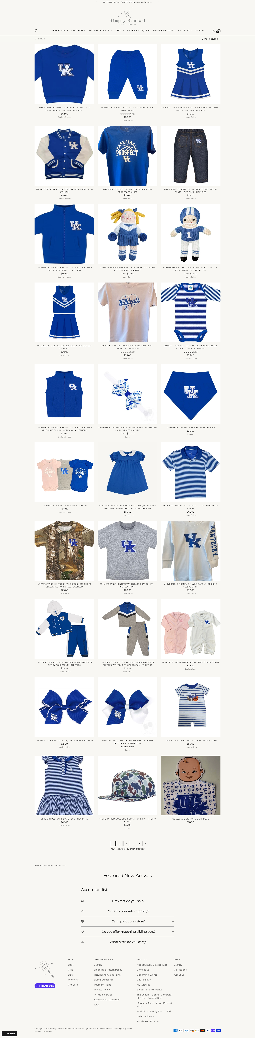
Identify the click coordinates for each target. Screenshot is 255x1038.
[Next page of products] (145, 843)
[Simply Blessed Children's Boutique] (127, 16)
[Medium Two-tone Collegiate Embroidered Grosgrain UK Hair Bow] (127, 707)
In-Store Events (145, 1016)
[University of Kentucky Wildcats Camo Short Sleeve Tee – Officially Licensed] (64, 551)
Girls (70, 969)
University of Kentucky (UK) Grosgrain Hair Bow (64, 740)
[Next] (159, 2)
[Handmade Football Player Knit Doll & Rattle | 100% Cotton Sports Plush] (190, 234)
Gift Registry (144, 979)
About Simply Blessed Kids (152, 964)
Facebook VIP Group (148, 1021)
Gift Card (73, 984)
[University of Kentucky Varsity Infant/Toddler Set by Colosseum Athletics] (64, 629)
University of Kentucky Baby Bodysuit (64, 505)
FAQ (96, 1004)
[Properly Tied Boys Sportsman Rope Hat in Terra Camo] (127, 785)
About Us (179, 974)
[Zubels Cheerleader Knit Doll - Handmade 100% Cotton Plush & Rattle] (127, 234)
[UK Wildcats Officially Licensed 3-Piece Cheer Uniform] (64, 312)
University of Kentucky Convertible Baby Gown (190, 662)
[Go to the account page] (213, 30)
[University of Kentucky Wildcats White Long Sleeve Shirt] (190, 551)
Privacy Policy (102, 989)
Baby (71, 964)
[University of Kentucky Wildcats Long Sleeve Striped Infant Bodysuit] (190, 312)
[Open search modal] (36, 30)
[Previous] (96, 2)
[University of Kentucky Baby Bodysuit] (64, 472)
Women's (73, 979)
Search (98, 964)
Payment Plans (102, 984)
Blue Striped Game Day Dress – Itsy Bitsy (64, 819)
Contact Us (143, 969)
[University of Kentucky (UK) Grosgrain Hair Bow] (64, 707)
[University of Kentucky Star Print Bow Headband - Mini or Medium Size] (127, 394)
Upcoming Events (147, 974)
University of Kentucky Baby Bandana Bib (190, 427)
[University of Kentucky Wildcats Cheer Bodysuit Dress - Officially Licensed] (190, 74)
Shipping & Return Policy (108, 969)
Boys (70, 974)
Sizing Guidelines (103, 979)
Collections (180, 969)
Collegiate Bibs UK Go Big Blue (190, 819)
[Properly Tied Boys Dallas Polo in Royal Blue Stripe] (190, 472)
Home (38, 865)
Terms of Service (103, 994)
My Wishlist (143, 984)
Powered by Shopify (43, 1031)
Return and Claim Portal (107, 974)
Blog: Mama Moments (149, 989)
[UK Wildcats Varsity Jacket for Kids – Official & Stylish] (64, 156)
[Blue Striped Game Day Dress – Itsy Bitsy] (64, 785)
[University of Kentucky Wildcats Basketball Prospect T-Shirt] (127, 156)
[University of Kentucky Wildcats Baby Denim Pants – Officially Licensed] (190, 156)
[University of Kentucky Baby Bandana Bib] (190, 394)
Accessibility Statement (107, 999)
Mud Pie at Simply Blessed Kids (154, 1011)
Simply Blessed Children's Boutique (65, 1029)
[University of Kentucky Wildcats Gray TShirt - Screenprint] (127, 551)
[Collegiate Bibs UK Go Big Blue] (190, 785)
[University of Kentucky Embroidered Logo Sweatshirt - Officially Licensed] (64, 74)
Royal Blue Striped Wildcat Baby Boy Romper (191, 740)
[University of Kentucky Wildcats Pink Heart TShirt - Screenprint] (127, 312)
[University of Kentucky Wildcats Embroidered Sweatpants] (127, 74)
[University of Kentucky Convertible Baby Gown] (190, 629)
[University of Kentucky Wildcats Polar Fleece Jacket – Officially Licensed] (64, 234)
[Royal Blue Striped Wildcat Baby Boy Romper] (190, 707)
